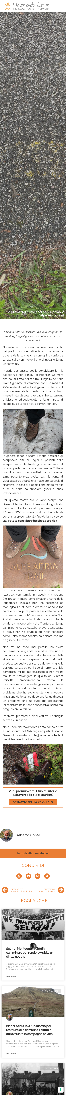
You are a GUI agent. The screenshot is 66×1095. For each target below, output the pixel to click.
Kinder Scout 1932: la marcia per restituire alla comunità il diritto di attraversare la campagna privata (29, 1030)
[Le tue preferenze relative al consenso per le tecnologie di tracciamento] (61, 1090)
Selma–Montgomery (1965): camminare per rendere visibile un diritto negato (29, 953)
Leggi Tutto (12, 976)
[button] (33, 802)
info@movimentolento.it (47, 735)
